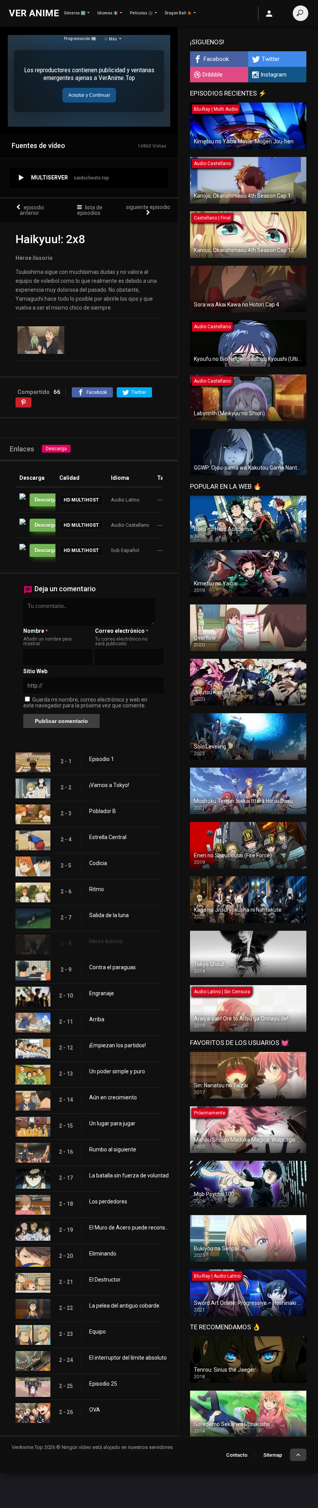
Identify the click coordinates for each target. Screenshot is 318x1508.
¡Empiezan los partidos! (117, 1045)
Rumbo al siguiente (112, 1149)
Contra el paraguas (112, 967)
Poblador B (102, 811)
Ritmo (96, 889)
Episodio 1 (101, 759)
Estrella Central (107, 837)
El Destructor (105, 1279)
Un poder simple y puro (117, 1071)
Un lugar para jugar (112, 1123)
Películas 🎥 (141, 13)
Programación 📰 (80, 39)
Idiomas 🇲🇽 (107, 13)
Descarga (56, 448)
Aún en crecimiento (113, 1097)
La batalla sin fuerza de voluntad (129, 1175)
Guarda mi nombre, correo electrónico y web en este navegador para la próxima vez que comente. (85, 703)
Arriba (96, 1019)
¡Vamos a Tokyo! (109, 785)
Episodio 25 (103, 1384)
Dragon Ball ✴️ (178, 13)
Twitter (271, 59)
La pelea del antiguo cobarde (124, 1306)
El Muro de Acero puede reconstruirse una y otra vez (129, 1227)
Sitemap (272, 1455)
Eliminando (102, 1253)
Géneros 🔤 (74, 13)
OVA (94, 1410)
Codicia (98, 863)
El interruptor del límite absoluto (128, 1358)
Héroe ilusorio (106, 941)
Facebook (216, 59)
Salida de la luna (109, 915)
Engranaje (101, 993)
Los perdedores (108, 1201)
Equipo (97, 1332)
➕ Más (110, 39)
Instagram (274, 74)
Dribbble (212, 74)
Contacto (236, 1455)
